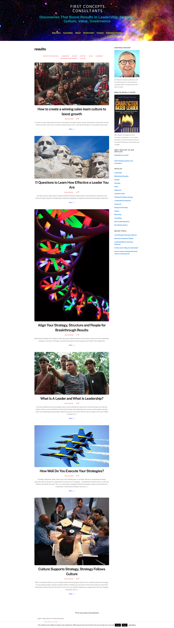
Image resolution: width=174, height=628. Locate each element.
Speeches (56, 33)
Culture (83, 58)
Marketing (117, 214)
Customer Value (119, 193)
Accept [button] (118, 625)
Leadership (65, 56)
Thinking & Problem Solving (123, 197)
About (78, 33)
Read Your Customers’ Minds (123, 238)
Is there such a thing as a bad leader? (126, 248)
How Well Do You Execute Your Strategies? (72, 471)
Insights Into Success (51, 56)
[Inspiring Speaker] (127, 63)
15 (76, 192)
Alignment (99, 56)
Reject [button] (124, 625)
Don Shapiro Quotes (121, 225)
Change (74, 56)
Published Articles (114, 33)
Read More (132, 625)
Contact (100, 33)
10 (76, 579)
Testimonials (88, 33)
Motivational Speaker (121, 176)
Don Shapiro (69, 119)
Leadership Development (68, 58)
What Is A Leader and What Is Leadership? (71, 398)
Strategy (83, 56)
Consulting (68, 33)
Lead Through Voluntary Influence (125, 235)
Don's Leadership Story (122, 221)
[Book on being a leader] (127, 113)
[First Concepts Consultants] (87, 12)
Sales (91, 56)
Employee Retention (121, 207)
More (70, 129)
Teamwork (117, 204)
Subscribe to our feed (121, 155)
